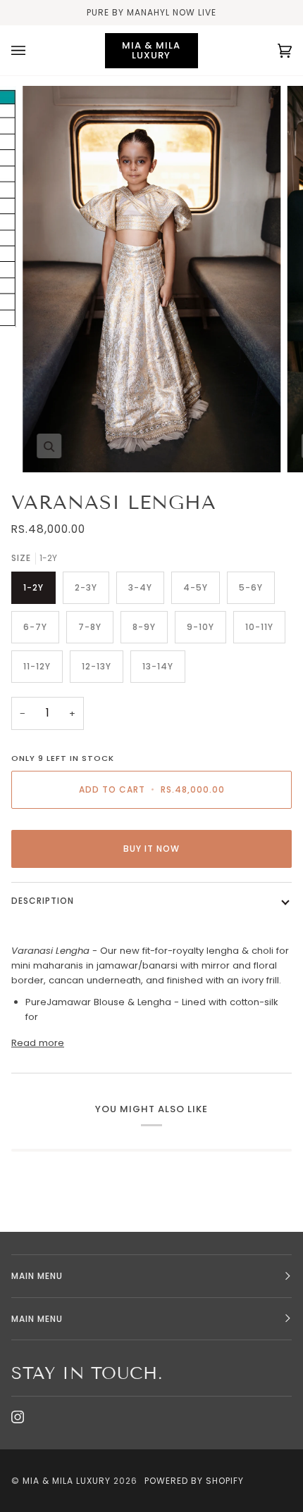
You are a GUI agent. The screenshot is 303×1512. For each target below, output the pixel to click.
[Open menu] (32, 50)
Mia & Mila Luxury (68, 1481)
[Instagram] (17, 1417)
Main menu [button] (37, 1276)
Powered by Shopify (194, 1481)
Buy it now (151, 849)
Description (42, 901)
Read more (37, 1043)
